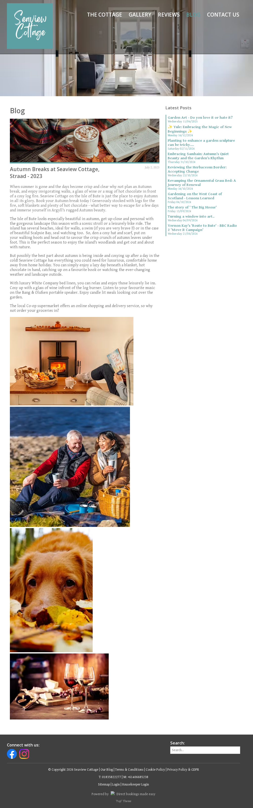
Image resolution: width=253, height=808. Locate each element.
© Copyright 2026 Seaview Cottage (73, 770)
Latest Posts (178, 108)
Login (116, 784)
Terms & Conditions (129, 770)
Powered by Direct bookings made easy (123, 794)
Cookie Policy (155, 770)
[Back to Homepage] (30, 26)
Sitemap (104, 784)
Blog (193, 14)
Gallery (140, 14)
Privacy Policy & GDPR (183, 770)
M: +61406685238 (135, 777)
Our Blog (107, 770)
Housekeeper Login (135, 784)
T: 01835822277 (110, 777)
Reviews (169, 14)
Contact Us (223, 14)
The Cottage (104, 14)
